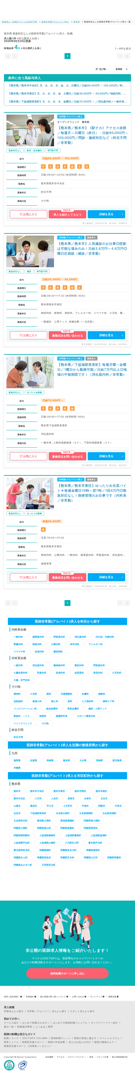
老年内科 (74, 644)
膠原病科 (58, 651)
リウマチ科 (19, 651)
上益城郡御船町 (47, 835)
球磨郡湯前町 (93, 850)
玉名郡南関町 (86, 813)
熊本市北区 (19, 798)
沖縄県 (17, 767)
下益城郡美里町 (38, 813)
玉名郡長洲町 (109, 813)
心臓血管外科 (20, 672)
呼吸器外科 (99, 665)
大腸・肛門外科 (22, 680)
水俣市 (87, 798)
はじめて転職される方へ (35, 1023)
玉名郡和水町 (20, 820)
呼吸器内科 (59, 636)
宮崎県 (99, 760)
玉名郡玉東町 (63, 813)
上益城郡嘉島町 (73, 835)
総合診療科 (52, 708)
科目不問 (18, 737)
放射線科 (18, 701)
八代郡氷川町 (72, 842)
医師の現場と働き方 (85, 1038)
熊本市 (17, 791)
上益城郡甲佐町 (22, 842)
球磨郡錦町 (45, 850)
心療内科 (55, 644)
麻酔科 (101, 693)
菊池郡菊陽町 (67, 820)
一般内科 (18, 636)
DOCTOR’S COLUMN (34, 1038)
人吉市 (54, 798)
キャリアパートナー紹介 (104, 1023)
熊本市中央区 (37, 791)
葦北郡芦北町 (95, 842)
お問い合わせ (78, 997)
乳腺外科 (41, 672)
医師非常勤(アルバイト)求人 (55, 21)
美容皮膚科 (73, 708)
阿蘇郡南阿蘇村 (22, 835)
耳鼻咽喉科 (66, 693)
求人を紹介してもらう (67, 214)
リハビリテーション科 (25, 708)
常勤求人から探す (14, 1011)
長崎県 (50, 760)
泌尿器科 (79, 672)
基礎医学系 (61, 716)
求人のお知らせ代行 (80, 1042)
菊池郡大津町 (44, 820)
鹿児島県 (117, 760)
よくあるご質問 (44, 1027)
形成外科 (60, 672)
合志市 (17, 813)
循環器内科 (38, 636)
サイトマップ (96, 997)
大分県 (83, 760)
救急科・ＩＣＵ (22, 716)
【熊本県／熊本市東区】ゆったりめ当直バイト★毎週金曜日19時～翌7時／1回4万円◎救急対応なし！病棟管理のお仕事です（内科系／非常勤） (92, 493)
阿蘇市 (101, 805)
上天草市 (67, 805)
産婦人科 (37, 701)
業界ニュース (11, 1042)
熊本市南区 (101, 791)
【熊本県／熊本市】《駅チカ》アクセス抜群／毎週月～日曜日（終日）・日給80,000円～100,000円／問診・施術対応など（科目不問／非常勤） (92, 135)
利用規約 (30, 997)
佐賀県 (33, 760)
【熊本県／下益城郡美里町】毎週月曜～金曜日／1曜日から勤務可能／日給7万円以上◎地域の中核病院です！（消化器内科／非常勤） (92, 369)
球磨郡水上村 (20, 857)
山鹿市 (17, 805)
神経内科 (37, 644)
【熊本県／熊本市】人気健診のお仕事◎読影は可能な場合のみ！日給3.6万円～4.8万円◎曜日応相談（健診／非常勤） (92, 248)
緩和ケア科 (108, 701)
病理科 (42, 716)
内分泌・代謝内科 (105, 636)
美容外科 (98, 672)
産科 (70, 701)
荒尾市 (71, 798)
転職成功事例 (24, 1027)
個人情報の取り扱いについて (53, 997)
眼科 (49, 693)
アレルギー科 (96, 644)
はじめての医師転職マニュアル (70, 1023)
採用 (91, 1057)
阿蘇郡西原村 (91, 827)
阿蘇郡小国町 (20, 827)
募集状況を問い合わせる (67, 335)
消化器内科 (80, 636)
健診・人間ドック (97, 708)
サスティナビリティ (77, 1057)
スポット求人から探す (82, 1011)
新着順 (119, 69)
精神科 (17, 693)
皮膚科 (85, 693)
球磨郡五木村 (67, 857)
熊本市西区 (80, 791)
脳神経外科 (59, 665)
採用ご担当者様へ (12, 997)
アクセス (61, 1057)
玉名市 (104, 798)
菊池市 (33, 805)
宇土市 (50, 805)
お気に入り (30, 214)
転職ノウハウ (11, 1038)
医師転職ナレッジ (61, 1038)
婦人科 (54, 701)
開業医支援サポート (33, 1042)
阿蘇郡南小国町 (92, 820)
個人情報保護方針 (120, 1057)
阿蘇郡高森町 (67, 827)
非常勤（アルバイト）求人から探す (47, 1011)
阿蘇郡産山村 (44, 827)
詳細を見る (106, 214)
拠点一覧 (9, 1027)
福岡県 (17, 760)
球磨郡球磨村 (114, 857)
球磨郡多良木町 (68, 850)
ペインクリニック (23, 723)
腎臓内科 (18, 644)
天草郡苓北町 (48, 864)
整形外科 (79, 665)
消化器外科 (38, 665)
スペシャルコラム (110, 1038)
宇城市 (85, 805)
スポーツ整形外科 (86, 716)
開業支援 (112, 997)
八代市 (38, 798)
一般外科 (18, 665)
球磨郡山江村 (91, 857)
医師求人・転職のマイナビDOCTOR (19, 21)
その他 (45, 723)
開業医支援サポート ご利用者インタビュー (28, 1046)
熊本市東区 (59, 791)
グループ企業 (102, 1057)
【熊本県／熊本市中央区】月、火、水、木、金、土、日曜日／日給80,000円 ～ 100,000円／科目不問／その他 (69, 85)
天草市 (118, 805)
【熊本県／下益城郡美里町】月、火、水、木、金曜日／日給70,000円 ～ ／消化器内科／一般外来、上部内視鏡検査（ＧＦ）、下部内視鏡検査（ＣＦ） (69, 101)
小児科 (33, 693)
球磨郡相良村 (44, 857)
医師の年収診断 (56, 1042)
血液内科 (39, 651)
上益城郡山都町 (47, 842)
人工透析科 (87, 701)
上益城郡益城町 (99, 835)
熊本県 (76, 21)
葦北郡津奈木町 (22, 850)
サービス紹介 (11, 1023)
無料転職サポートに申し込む (67, 973)
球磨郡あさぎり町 (23, 864)
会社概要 (49, 1057)
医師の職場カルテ (104, 1042)
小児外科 (116, 672)
